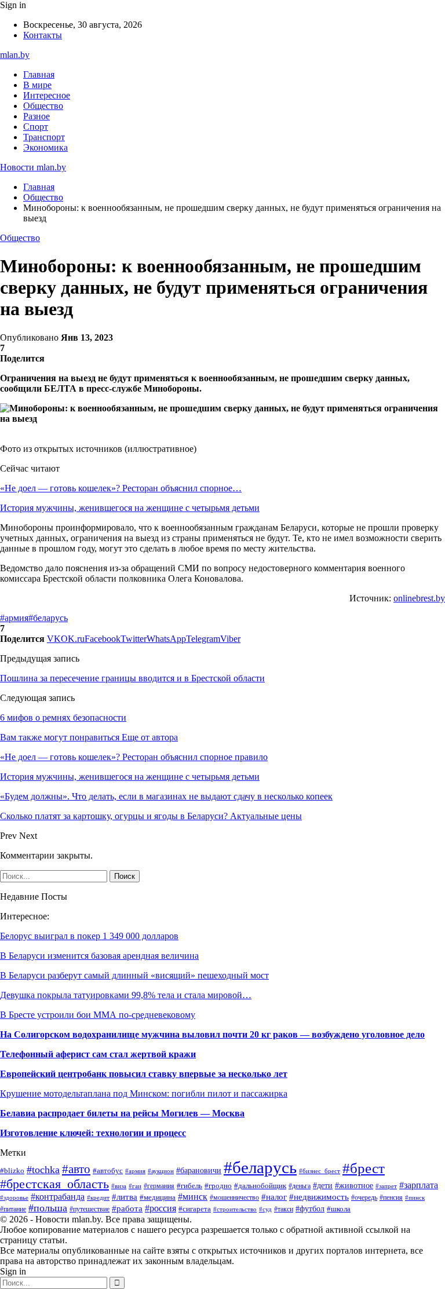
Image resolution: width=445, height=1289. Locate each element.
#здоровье (14, 1197)
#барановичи (198, 1170)
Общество (43, 106)
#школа (339, 1208)
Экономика (45, 147)
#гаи (135, 1185)
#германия (159, 1186)
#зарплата (418, 1185)
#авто (76, 1169)
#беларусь (48, 618)
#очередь (364, 1198)
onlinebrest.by (419, 598)
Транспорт (44, 137)
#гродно (218, 1186)
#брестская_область (54, 1184)
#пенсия (391, 1197)
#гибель (189, 1186)
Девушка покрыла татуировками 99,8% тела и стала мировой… (125, 995)
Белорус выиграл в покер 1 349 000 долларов (89, 936)
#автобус (108, 1170)
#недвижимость (319, 1197)
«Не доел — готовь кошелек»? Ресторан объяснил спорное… (121, 488)
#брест (363, 1168)
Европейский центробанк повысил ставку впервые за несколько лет (143, 1074)
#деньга (300, 1186)
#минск (192, 1197)
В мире (37, 85)
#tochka (43, 1169)
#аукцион (161, 1170)
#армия (14, 618)
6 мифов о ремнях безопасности (63, 717)
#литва (124, 1197)
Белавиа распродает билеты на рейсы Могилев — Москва (122, 1113)
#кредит (98, 1197)
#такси (283, 1209)
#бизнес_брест (319, 1171)
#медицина (158, 1197)
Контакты (42, 35)
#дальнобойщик (260, 1186)
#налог (274, 1197)
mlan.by (15, 55)
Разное (36, 116)
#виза (118, 1185)
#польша (47, 1208)
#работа (127, 1208)
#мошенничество (234, 1197)
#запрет (386, 1185)
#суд (265, 1209)
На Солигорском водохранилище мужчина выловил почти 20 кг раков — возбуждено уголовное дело (212, 1034)
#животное (354, 1185)
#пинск (415, 1197)
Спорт (35, 127)
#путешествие (90, 1209)
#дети (323, 1185)
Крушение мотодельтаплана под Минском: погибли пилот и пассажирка (143, 1093)
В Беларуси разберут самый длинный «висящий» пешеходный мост (134, 975)
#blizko (12, 1171)
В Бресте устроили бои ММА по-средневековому (97, 1015)
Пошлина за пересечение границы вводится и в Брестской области (132, 678)
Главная (38, 74)
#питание (13, 1209)
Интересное (46, 95)
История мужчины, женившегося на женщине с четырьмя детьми (130, 508)
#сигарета (194, 1208)
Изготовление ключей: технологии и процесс (93, 1133)
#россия (160, 1208)
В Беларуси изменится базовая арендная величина (99, 956)
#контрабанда (58, 1197)
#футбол (310, 1208)
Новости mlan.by (33, 167)
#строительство (235, 1209)
